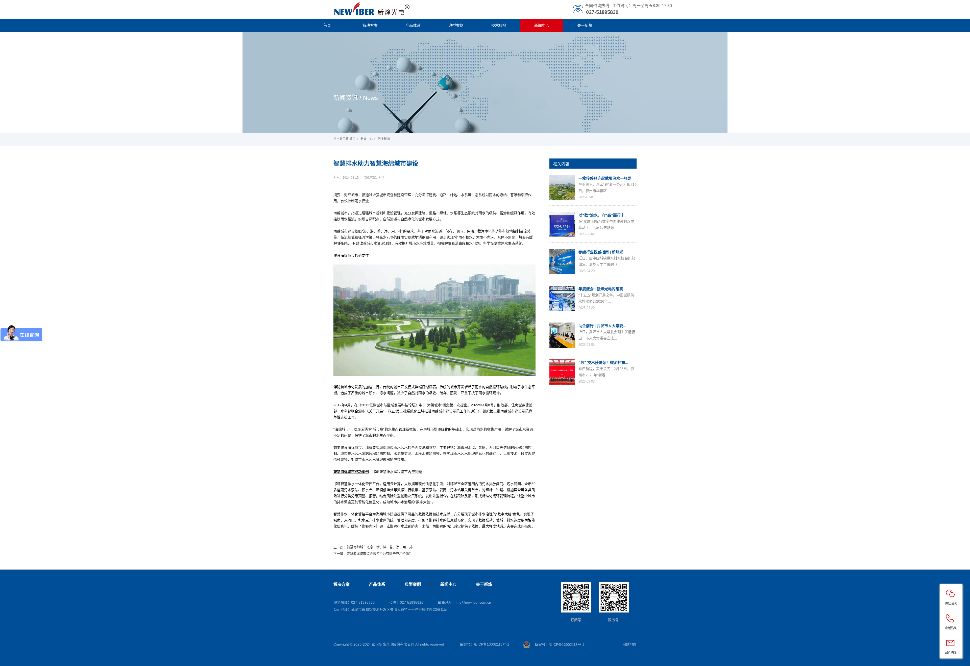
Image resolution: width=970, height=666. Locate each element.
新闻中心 (541, 25)
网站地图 (629, 644)
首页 (327, 25)
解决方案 (370, 25)
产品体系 (413, 25)
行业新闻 (384, 139)
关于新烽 (584, 25)
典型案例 (456, 25)
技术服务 (498, 25)
